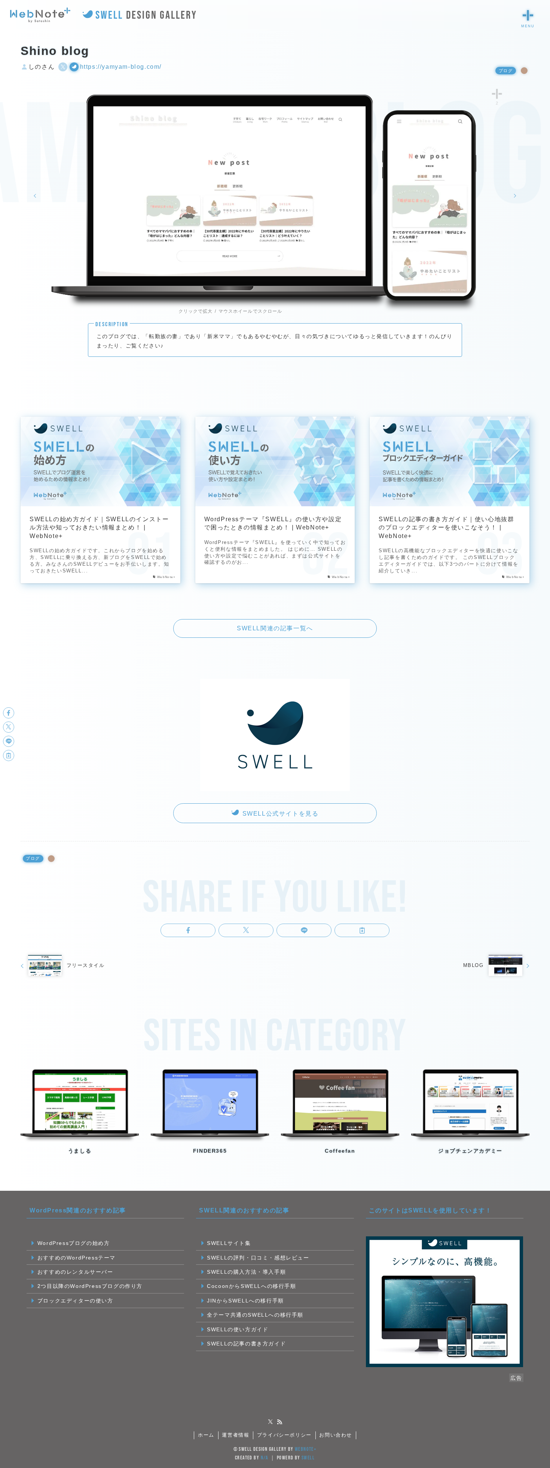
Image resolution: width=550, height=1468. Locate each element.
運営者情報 (235, 1435)
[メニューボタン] (528, 15)
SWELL (308, 1458)
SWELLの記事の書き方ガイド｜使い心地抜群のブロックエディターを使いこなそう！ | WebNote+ (446, 527)
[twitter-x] (270, 1422)
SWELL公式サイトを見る (279, 813)
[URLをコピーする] (361, 930)
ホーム (206, 1435)
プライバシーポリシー (284, 1435)
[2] (496, 93)
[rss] (279, 1422)
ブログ (506, 70)
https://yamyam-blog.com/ (121, 67)
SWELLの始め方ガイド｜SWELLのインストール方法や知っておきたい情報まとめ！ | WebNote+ (99, 527)
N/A (265, 1458)
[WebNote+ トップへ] (40, 15)
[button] (188, 930)
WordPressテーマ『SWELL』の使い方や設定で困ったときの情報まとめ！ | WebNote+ (273, 523)
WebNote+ (306, 1449)
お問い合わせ (335, 1435)
